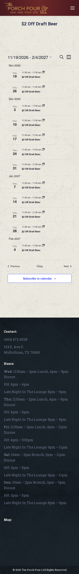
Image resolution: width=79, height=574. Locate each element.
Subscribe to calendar (37, 278)
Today (39, 266)
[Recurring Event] (43, 72)
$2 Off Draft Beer (31, 77)
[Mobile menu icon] (72, 8)
